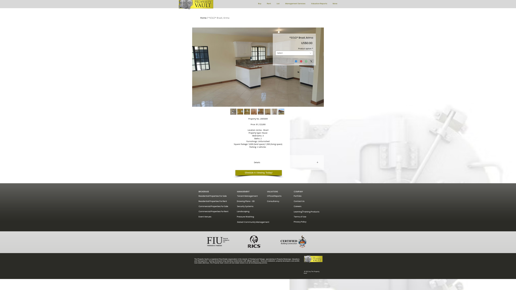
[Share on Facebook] (296, 61)
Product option (305, 49)
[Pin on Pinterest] (301, 61)
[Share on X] (311, 61)
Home (203, 17)
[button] (299, 191)
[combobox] (294, 53)
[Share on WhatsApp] (306, 61)
